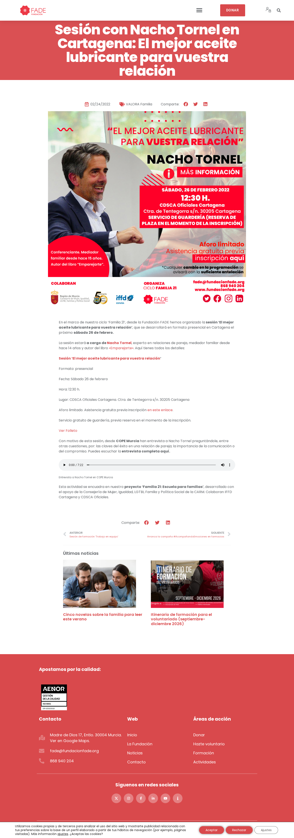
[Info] (178, 798)
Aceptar (212, 830)
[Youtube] (165, 798)
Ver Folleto (68, 430)
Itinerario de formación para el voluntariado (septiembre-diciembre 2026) (181, 619)
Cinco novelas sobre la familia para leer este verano (102, 617)
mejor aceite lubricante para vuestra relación (118, 358)
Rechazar (239, 830)
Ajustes (266, 830)
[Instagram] (128, 798)
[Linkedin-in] (153, 798)
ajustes (62, 834)
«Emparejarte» (121, 348)
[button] (199, 10)
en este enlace (160, 409)
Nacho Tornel (119, 342)
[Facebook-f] (141, 798)
